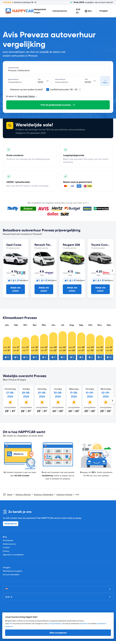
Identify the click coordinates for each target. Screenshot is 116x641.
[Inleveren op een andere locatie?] (7, 89)
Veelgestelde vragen (40, 11)
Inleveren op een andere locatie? (26, 89)
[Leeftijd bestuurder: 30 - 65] (47, 89)
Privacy (6, 551)
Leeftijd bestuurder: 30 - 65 (64, 89)
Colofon (6, 547)
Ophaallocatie (13, 67)
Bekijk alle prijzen (16, 289)
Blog (5, 537)
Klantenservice (60, 11)
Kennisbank (8, 540)
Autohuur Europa (23, 494)
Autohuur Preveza (64, 494)
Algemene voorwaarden (13, 554)
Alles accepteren (58, 632)
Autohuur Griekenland (43, 494)
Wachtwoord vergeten (12, 571)
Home (9, 494)
